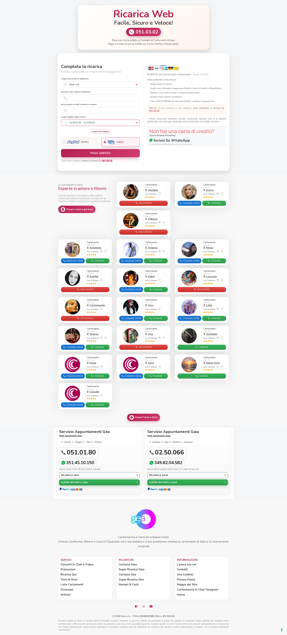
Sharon (94, 334)
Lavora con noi (186, 564)
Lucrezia (211, 276)
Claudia (94, 392)
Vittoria (152, 219)
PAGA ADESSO (100, 153)
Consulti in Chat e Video (77, 564)
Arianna (152, 248)
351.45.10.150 (80, 463)
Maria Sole (213, 363)
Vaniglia (152, 190)
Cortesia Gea (127, 574)
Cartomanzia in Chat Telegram (197, 589)
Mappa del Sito (187, 584)
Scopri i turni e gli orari (79, 209)
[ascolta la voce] (218, 193)
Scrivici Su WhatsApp (171, 140)
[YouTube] (151, 606)
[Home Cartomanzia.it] (143, 519)
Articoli (66, 594)
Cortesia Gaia (128, 564)
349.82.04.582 (168, 463)
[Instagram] (143, 606)
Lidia (209, 305)
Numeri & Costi (129, 584)
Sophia (93, 276)
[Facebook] (136, 606)
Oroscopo (67, 589)
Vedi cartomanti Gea (70, 435)
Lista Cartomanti (72, 584)
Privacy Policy (186, 579)
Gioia (92, 363)
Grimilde (211, 334)
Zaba (150, 276)
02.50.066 (169, 452)
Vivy (150, 305)
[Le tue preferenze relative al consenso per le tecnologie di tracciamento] (282, 630)
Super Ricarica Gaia (132, 569)
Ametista (95, 248)
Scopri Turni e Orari (146, 417)
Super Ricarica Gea (131, 579)
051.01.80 (81, 452)
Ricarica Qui (68, 574)
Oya (150, 334)
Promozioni (68, 569)
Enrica (210, 190)
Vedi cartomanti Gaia (158, 435)
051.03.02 (147, 32)
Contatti (182, 569)
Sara (150, 363)
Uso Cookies (185, 574)
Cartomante (97, 305)
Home (181, 594)
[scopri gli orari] (159, 193)
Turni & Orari (69, 579)
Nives (209, 248)
